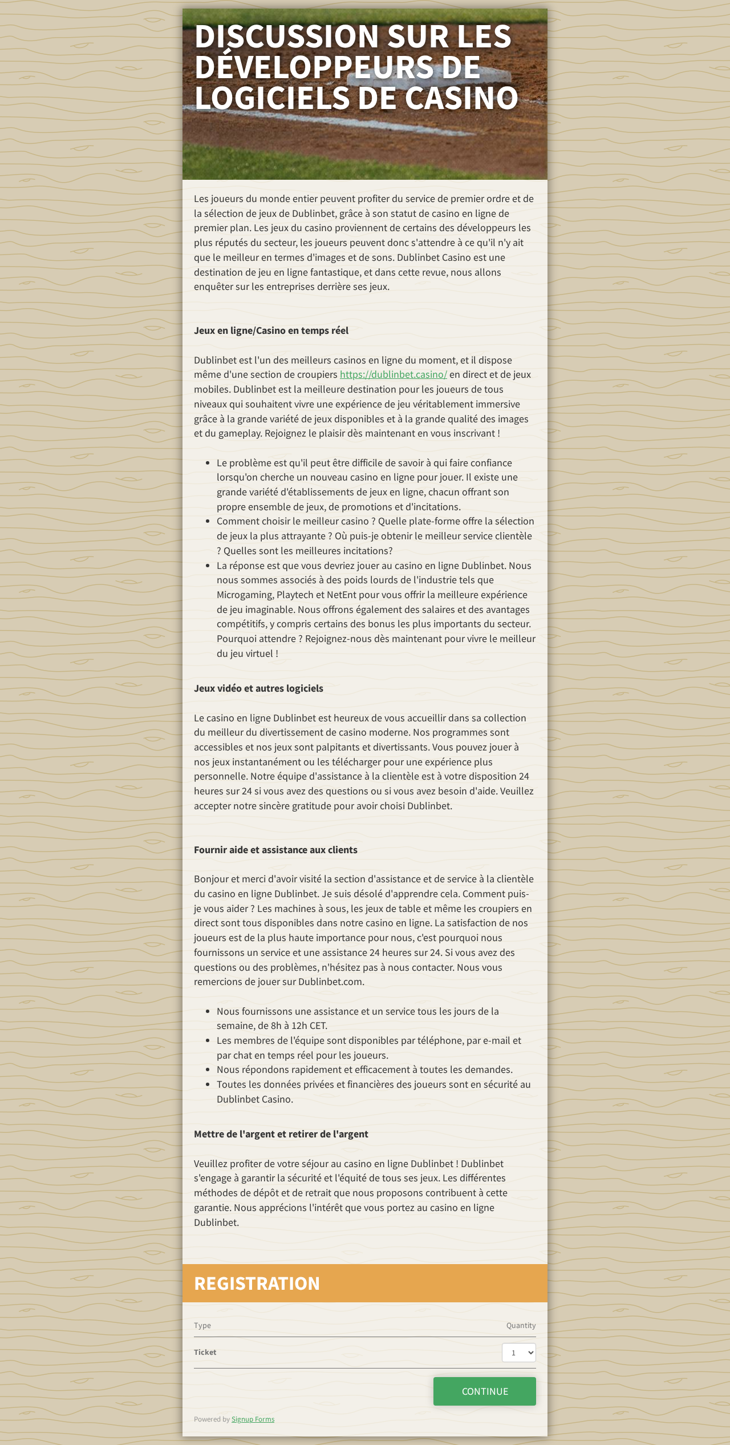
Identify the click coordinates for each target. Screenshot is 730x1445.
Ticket (205, 1352)
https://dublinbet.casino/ (393, 374)
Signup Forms (253, 1419)
